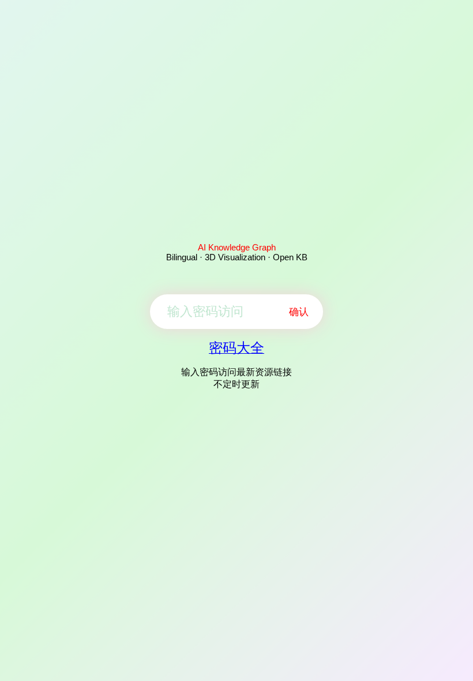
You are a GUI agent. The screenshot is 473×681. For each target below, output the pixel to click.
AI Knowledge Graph (237, 247)
